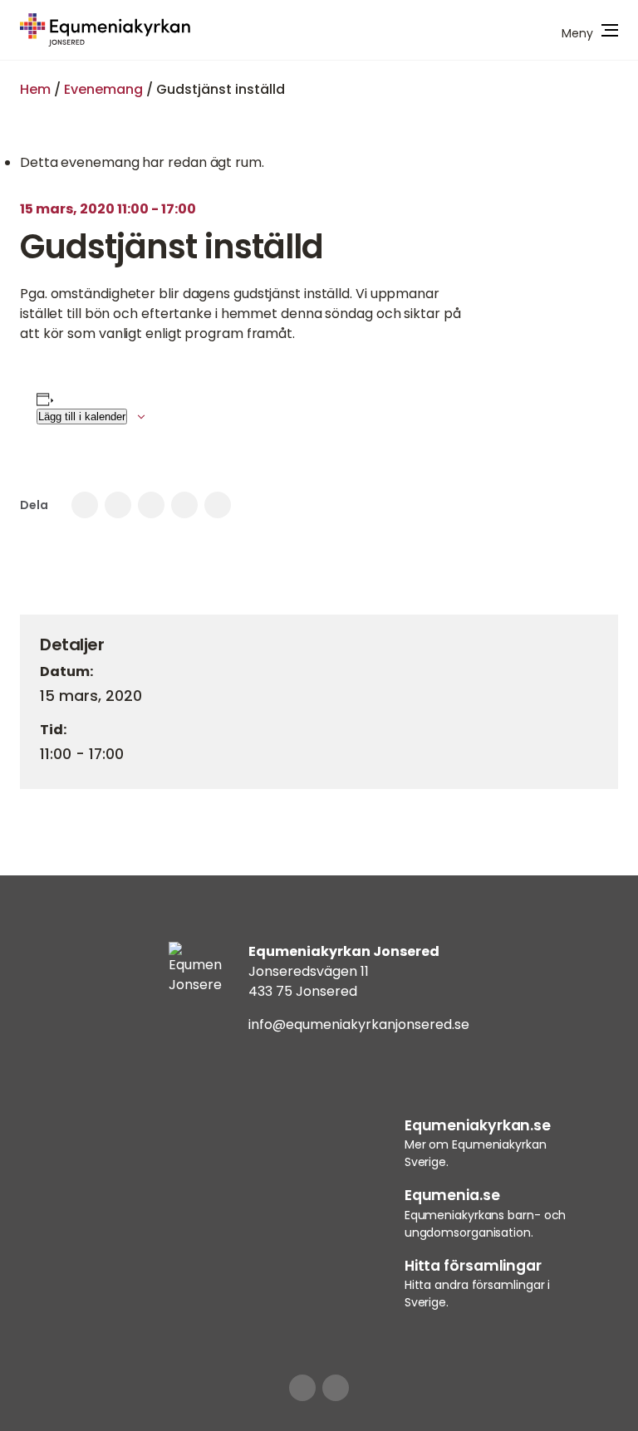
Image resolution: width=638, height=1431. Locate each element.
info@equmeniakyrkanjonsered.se (358, 1024)
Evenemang (103, 89)
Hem (35, 89)
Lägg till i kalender (81, 416)
